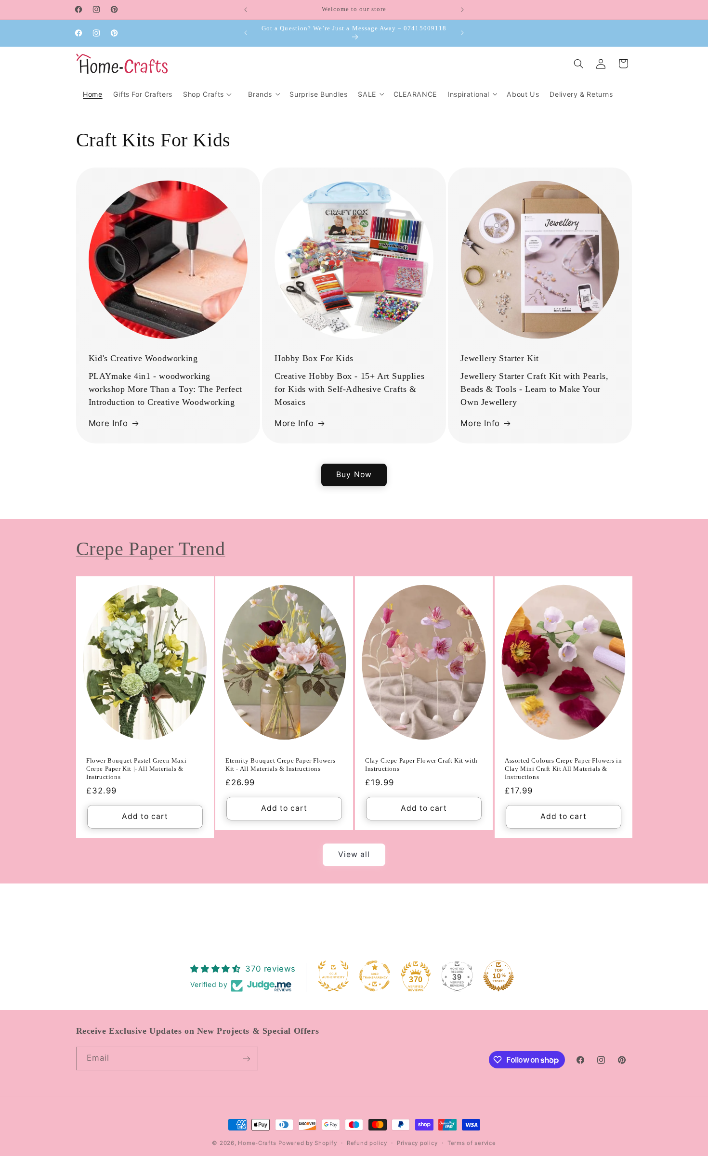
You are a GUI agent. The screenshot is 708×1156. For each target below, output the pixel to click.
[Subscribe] (246, 1058)
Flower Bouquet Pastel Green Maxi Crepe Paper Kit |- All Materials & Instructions (136, 768)
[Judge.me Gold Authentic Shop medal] (333, 976)
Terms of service (471, 1143)
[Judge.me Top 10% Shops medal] (498, 976)
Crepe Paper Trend (150, 548)
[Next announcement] (462, 9)
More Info (108, 423)
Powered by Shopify (307, 1143)
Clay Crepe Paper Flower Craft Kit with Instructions (421, 764)
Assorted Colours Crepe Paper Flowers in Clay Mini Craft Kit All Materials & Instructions (563, 768)
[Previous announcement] (245, 9)
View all (354, 854)
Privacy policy (417, 1143)
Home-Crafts (257, 1143)
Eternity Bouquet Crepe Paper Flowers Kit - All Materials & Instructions (280, 764)
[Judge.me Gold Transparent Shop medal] (374, 976)
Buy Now (353, 474)
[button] (263, 94)
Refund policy (367, 1143)
